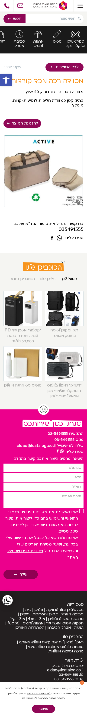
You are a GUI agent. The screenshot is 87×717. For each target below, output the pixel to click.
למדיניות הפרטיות (39, 693)
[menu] (80, 6)
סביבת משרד (72, 614)
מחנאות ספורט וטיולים (66, 618)
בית (28, 609)
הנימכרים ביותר (22, 278)
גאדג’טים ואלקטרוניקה (65, 609)
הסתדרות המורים (29, 627)
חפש (17, 18)
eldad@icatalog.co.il (36, 445)
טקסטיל (13, 623)
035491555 (71, 230)
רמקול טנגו (75, 642)
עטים (38, 609)
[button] (6, 80)
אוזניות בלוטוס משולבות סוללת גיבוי (56, 646)
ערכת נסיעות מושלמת (66, 651)
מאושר (43, 709)
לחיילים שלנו (48, 278)
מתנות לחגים (33, 623)
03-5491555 (58, 433)
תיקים (24, 614)
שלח (23, 574)
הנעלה (79, 627)
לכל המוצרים (67, 67)
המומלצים (69, 278)
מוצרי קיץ (18, 618)
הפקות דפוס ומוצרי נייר (65, 623)
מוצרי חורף (36, 618)
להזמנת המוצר (25, 123)
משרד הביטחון (59, 627)
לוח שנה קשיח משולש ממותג (41, 642)
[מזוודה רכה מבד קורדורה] (52, 238)
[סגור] (82, 682)
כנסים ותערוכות (45, 614)
